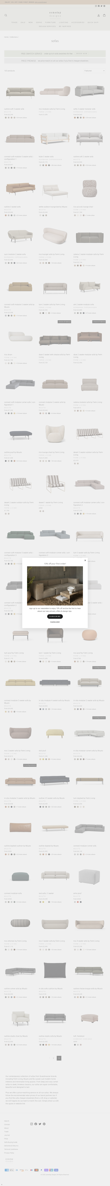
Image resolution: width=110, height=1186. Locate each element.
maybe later (55, 622)
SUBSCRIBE (55, 616)
